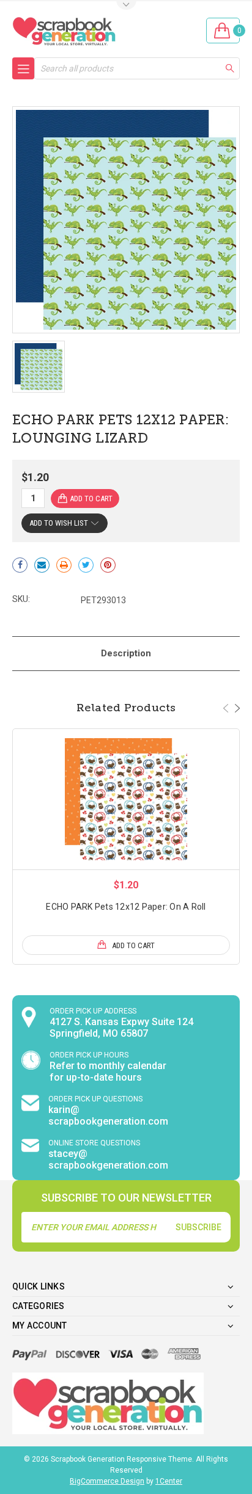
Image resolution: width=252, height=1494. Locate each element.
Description (126, 653)
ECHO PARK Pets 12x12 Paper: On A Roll (126, 907)
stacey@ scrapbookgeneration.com (108, 1159)
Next (237, 708)
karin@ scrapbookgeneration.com (108, 1115)
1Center (168, 1481)
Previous (226, 708)
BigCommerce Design (107, 1481)
